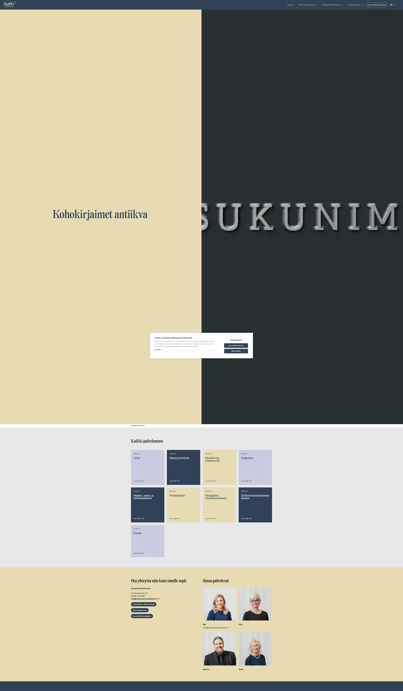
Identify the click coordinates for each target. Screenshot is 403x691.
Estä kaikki (236, 351)
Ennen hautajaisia (305, 5)
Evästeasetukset (236, 340)
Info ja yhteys (354, 5)
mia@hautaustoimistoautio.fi (216, 627)
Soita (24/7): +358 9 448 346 (144, 604)
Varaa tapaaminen (140, 610)
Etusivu (290, 5)
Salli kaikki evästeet (236, 345)
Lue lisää (137, 481)
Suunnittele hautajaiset (377, 5)
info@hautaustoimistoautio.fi (144, 599)
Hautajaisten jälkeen (331, 5)
